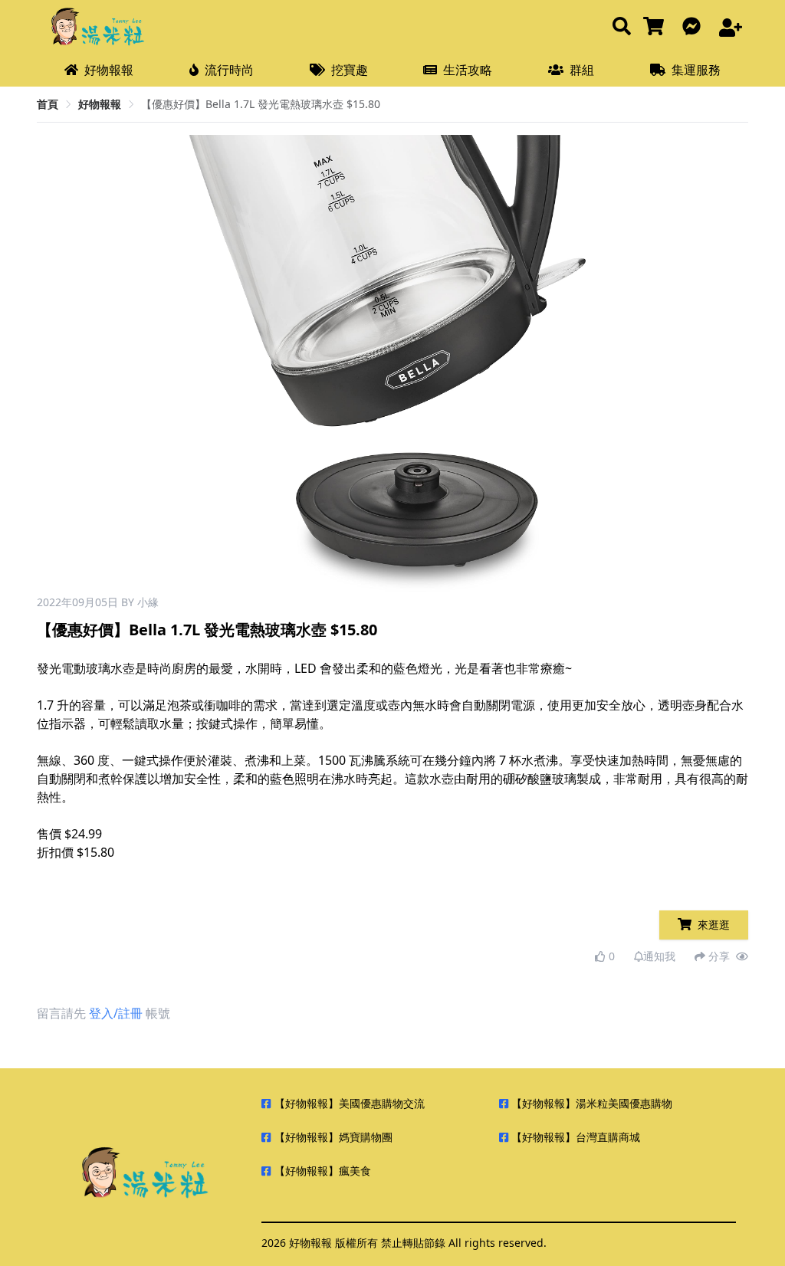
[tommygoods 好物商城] (656, 27)
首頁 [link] (47, 104)
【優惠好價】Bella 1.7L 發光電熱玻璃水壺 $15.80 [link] (260, 104)
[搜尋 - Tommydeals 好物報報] (622, 27)
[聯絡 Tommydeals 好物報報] (694, 27)
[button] (604, 365)
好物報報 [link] (99, 104)
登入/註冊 (116, 1013)
